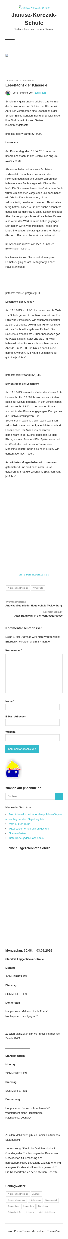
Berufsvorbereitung (16, 1200)
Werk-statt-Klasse (47, 1212)
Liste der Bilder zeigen (34, 575)
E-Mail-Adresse (15, 716)
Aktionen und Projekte (18, 588)
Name (9, 701)
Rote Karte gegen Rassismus (26, 837)
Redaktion (40, 92)
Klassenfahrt (51, 1200)
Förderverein (35, 1200)
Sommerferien (17, 833)
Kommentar (13, 650)
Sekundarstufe (14, 1212)
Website (10, 731)
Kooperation (13, 1206)
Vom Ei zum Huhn (19, 823)
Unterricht (29, 1212)
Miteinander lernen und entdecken (29, 828)
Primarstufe (28, 80)
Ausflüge (36, 1194)
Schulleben (43, 1206)
